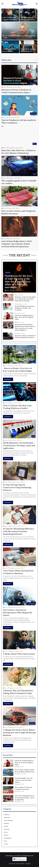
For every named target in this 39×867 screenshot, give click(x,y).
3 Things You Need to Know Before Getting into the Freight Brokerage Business (19, 732)
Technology (7, 838)
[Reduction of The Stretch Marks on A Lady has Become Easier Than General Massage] (8, 297)
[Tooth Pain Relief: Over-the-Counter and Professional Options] (8, 780)
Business (7, 814)
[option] (19, 31)
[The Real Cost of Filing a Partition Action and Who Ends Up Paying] (28, 15)
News (5, 832)
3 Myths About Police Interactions (19, 654)
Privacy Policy (20, 863)
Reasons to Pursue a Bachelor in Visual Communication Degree (25, 336)
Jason (4, 87)
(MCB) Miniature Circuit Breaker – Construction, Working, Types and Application (19, 445)
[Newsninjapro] (19, 3)
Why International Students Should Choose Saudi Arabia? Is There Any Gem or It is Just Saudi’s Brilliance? (25, 327)
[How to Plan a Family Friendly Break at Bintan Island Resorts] (8, 772)
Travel (6, 844)
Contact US (12, 863)
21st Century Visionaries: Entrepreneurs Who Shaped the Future (17, 612)
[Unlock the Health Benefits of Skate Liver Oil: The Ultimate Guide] (8, 315)
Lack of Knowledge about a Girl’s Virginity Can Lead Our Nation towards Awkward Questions (16, 244)
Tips (5, 841)
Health (6, 826)
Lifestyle (6, 829)
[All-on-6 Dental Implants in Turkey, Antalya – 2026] (19, 31)
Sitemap (28, 863)
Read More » (8, 379)
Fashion (6, 823)
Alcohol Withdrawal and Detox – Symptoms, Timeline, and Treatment (25, 308)
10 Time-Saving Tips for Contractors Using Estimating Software (17, 487)
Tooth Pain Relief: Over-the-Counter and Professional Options (24, 780)
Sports (6, 835)
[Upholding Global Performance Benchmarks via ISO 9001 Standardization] (10, 46)
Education (7, 817)
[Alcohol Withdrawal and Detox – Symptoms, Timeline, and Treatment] (8, 306)
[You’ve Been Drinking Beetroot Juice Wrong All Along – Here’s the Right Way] (8, 798)
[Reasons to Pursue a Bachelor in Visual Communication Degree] (8, 336)
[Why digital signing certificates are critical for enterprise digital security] (28, 46)
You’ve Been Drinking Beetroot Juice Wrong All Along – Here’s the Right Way (25, 798)
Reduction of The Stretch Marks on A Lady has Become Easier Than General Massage (25, 299)
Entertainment (8, 820)
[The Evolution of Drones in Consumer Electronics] (8, 789)
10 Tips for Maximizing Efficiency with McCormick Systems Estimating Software (18, 531)
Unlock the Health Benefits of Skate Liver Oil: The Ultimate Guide (24, 317)
